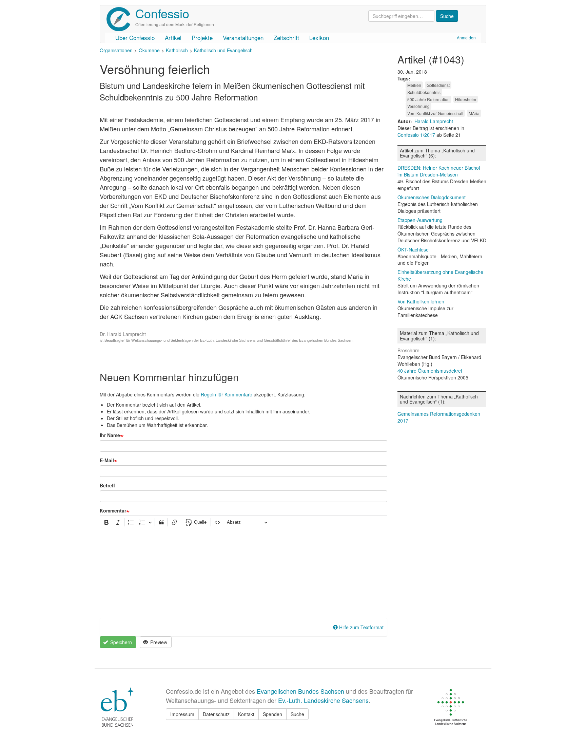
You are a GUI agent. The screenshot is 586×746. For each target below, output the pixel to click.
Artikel (173, 37)
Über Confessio (135, 37)
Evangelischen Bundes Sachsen (300, 691)
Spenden (272, 714)
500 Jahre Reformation (428, 99)
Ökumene (149, 50)
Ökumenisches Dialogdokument (431, 197)
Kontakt (246, 714)
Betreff (107, 485)
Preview (158, 642)
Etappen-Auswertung (420, 220)
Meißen (414, 85)
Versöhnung (418, 106)
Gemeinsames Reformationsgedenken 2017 (438, 417)
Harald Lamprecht (433, 121)
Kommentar (113, 510)
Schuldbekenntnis (424, 92)
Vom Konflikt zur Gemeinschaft (435, 113)
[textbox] (243, 574)
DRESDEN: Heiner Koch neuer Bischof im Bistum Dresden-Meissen (438, 171)
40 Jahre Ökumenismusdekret (429, 370)
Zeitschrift (286, 37)
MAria (474, 113)
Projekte (202, 37)
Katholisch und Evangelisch (223, 50)
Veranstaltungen (243, 37)
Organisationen (116, 50)
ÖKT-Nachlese (413, 249)
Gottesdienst (438, 85)
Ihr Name (110, 435)
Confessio (162, 13)
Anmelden (466, 37)
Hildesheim (465, 99)
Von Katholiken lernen (420, 301)
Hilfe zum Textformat (361, 627)
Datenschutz (216, 714)
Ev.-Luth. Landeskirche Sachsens (323, 700)
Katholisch (177, 50)
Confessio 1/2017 (416, 134)
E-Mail (107, 460)
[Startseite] (120, 19)
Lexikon (319, 37)
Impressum (182, 714)
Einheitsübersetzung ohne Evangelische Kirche (440, 275)
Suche (297, 714)
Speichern (120, 642)
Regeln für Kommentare (226, 394)
